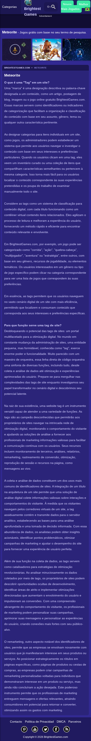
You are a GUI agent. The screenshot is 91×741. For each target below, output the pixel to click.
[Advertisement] (46, 23)
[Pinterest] (24, 729)
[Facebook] (56, 729)
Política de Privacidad (39, 721)
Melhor (83, 4)
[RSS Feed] (66, 729)
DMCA (61, 721)
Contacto (16, 721)
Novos (67, 4)
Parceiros (74, 721)
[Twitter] (45, 729)
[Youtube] (35, 729)
